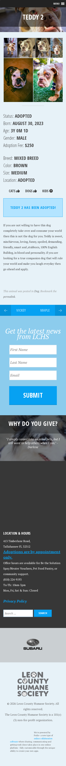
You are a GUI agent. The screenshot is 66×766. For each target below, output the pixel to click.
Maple (45, 310)
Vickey (21, 310)
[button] (10, 48)
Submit (33, 395)
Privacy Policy (15, 601)
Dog (36, 291)
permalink (9, 296)
